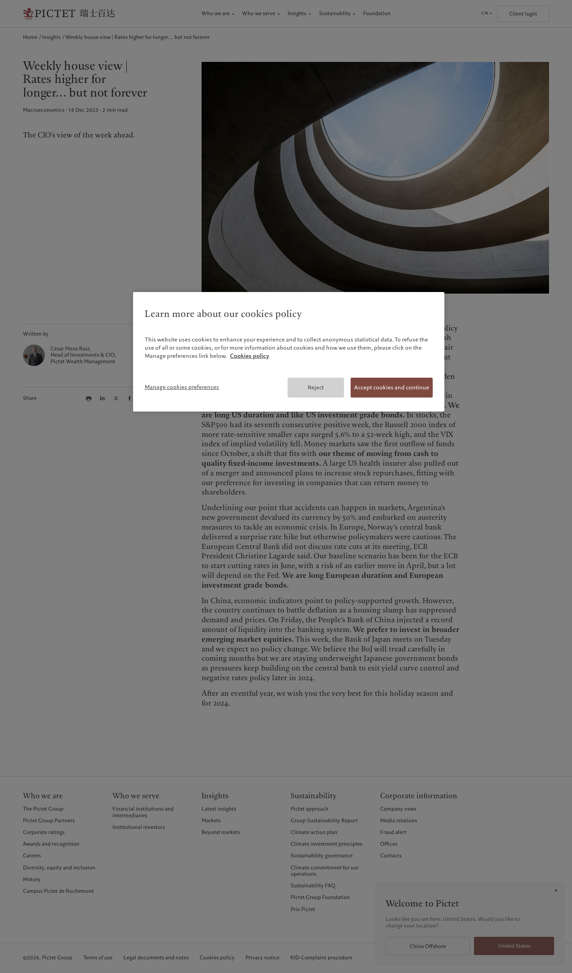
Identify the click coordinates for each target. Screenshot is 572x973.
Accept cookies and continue (391, 387)
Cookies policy (249, 356)
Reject (316, 387)
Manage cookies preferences (182, 387)
